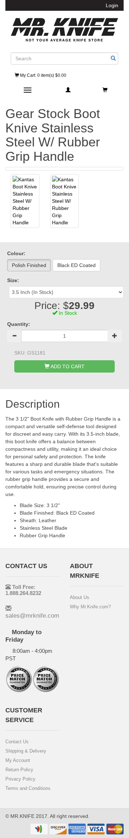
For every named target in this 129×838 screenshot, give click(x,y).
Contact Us (17, 741)
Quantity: (18, 324)
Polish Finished (29, 265)
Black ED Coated (76, 265)
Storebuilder (64, 30)
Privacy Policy (20, 779)
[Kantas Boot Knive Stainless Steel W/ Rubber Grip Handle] (25, 201)
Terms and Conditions (28, 788)
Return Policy (19, 769)
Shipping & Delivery (25, 751)
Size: (13, 280)
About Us (79, 597)
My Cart (42, 75)
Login (112, 5)
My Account (17, 760)
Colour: (16, 253)
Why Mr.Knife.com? (90, 606)
